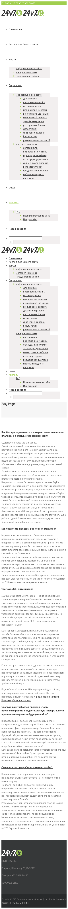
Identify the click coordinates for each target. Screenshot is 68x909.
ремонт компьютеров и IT (36, 140)
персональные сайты (34, 102)
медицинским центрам (35, 110)
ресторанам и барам (34, 125)
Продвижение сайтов (27, 76)
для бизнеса (30, 98)
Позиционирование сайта (36, 215)
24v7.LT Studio (21, 902)
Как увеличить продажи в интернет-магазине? (28, 528)
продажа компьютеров (35, 170)
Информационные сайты (29, 68)
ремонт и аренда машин (36, 113)
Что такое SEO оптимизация (17, 589)
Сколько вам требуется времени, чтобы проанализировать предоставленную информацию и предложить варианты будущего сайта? (32, 711)
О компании (15, 29)
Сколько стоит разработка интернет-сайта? (27, 767)
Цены (12, 187)
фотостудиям (30, 128)
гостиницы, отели (32, 106)
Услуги (12, 59)
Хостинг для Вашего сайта (23, 44)
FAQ (18, 211)
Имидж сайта (30, 219)
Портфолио (15, 85)
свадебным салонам (34, 132)
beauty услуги (30, 136)
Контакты (13, 202)
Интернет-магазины (26, 72)
